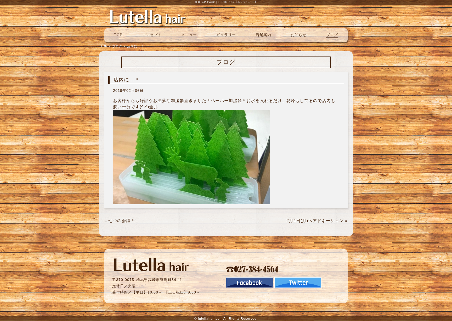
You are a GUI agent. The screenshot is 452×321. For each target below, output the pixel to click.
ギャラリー (226, 35)
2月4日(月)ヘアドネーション (315, 220)
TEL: (252, 268)
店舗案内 (263, 35)
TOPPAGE (147, 16)
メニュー (189, 35)
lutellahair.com (210, 318)
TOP (118, 35)
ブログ (332, 35)
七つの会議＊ (121, 220)
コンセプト (152, 35)
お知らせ (299, 35)
